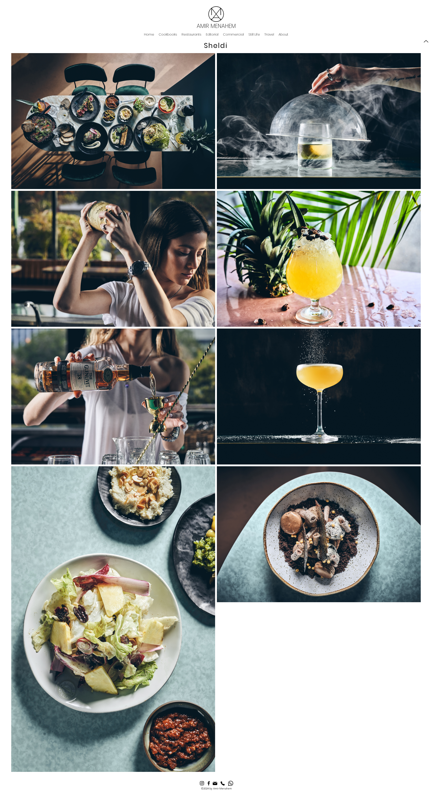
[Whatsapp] (230, 783)
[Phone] (222, 783)
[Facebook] (209, 783)
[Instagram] (202, 783)
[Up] (426, 41)
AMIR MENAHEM (216, 26)
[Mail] (215, 783)
